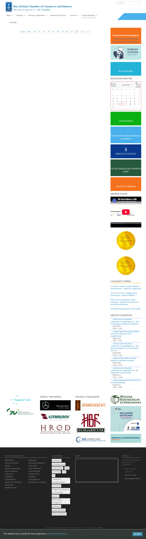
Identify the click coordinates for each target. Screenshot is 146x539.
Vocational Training (57, 15)
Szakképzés (9, 477)
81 (72, 32)
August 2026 (125, 85)
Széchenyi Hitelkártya (36, 463)
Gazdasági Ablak (58, 464)
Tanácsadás (32, 466)
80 (67, 32)
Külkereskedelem (34, 468)
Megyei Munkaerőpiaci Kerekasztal (13, 483)
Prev (29, 32)
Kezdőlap (31, 477)
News (9, 15)
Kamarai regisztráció (13, 468)
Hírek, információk (12, 463)
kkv (53, 475)
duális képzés (57, 468)
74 (39, 32)
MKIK (67, 468)
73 (34, 32)
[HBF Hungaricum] (90, 424)
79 (63, 32)
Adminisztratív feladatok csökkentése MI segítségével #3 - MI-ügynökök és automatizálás (124, 370)
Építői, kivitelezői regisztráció (11, 472)
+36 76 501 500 (130, 475)
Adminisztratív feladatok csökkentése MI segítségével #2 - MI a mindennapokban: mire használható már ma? (125, 347)
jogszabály (56, 472)
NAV (64, 472)
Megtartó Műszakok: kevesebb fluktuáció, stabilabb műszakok (123, 359)
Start (23, 32)
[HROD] (55, 430)
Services (73, 15)
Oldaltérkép (9, 460)
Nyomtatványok (11, 488)
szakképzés (56, 460)
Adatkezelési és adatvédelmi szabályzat (37, 480)
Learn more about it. (57, 533)
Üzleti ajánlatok (34, 471)
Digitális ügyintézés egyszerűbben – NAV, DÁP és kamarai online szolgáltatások (125, 333)
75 (44, 32)
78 (58, 32)
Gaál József (56, 486)
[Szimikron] (55, 418)
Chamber (20, 15)
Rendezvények (33, 474)
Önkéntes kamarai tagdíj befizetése (126, 42)
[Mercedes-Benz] (55, 406)
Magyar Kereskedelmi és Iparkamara (60, 490)
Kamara (8, 466)
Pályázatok (32, 460)
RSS (139, 7)
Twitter (130, 7)
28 (130, 104)
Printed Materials (89, 16)
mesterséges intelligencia (57, 501)
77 (53, 32)
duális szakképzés (59, 514)
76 (49, 32)
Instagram (134, 7)
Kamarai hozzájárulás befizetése (125, 39)
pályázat (55, 496)
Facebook (126, 7)
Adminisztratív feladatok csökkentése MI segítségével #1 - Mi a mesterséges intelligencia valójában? (125, 321)
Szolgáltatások (10, 479)
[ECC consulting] (90, 440)
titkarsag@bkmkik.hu (133, 478)
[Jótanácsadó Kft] (90, 406)
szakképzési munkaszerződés (58, 480)
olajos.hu (100, 528)
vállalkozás (56, 506)
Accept (137, 534)
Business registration (37, 15)
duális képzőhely (58, 510)
